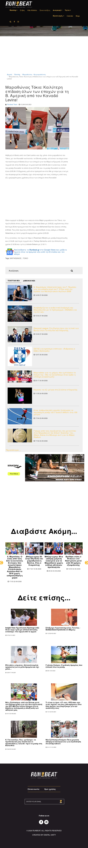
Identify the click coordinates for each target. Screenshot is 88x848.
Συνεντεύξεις (45, 10)
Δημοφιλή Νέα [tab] (29, 281)
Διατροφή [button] (57, 10)
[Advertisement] (44, 58)
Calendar (70, 16)
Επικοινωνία (33, 789)
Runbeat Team (12, 104)
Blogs (78, 16)
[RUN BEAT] (18, 4)
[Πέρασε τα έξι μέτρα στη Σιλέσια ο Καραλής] (20, 396)
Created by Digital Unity (44, 835)
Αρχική (9, 74)
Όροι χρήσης (50, 789)
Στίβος (22, 10)
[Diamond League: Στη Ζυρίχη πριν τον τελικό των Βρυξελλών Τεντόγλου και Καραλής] (20, 334)
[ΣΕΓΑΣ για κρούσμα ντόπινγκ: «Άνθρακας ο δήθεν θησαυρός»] (20, 356)
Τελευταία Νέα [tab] (14, 281)
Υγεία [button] (67, 10)
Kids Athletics (32, 10)
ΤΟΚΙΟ (25, 258)
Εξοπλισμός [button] (58, 16)
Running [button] (13, 10)
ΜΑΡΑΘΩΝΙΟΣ (15, 258)
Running (17, 74)
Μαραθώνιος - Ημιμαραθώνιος (34, 74)
